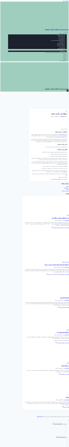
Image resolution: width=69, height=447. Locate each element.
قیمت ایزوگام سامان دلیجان (61, 37)
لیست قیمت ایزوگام (65, 262)
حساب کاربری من (63, 60)
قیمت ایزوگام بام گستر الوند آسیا (61, 35)
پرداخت (65, 59)
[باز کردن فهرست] (68, 91)
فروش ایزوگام (66, 187)
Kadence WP (39, 416)
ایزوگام (68, 215)
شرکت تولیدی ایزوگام (63, 134)
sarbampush (62, 116)
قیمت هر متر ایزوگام (65, 190)
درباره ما (64, 55)
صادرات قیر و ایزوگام (62, 51)
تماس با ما (64, 58)
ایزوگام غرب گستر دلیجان (56, 179)
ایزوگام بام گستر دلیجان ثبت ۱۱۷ (61, 45)
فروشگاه (64, 53)
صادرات (66, 437)
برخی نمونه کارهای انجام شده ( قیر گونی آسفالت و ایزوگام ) (56, 52)
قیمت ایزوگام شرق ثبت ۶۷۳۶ (61, 48)
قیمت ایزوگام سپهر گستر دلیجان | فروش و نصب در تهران (58, 40)
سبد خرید (64, 56)
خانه (65, 32)
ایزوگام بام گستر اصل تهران (61, 39)
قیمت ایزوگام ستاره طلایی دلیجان (61, 44)
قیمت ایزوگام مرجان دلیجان (61, 36)
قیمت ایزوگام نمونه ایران (62, 41)
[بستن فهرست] (68, 420)
